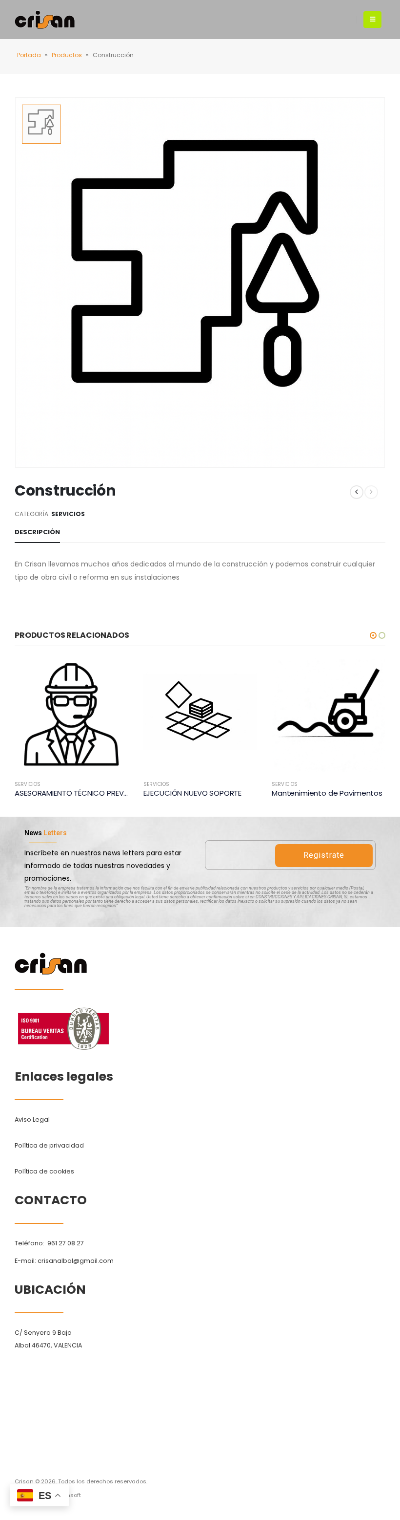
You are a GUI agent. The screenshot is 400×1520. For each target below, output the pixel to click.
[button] (373, 635)
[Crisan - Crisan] (45, 19)
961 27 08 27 (65, 1243)
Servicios (68, 514)
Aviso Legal (32, 1119)
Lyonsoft (69, 1495)
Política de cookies (44, 1171)
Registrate (324, 855)
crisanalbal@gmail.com (76, 1261)
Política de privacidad (49, 1145)
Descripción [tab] (37, 532)
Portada (29, 55)
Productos (67, 55)
